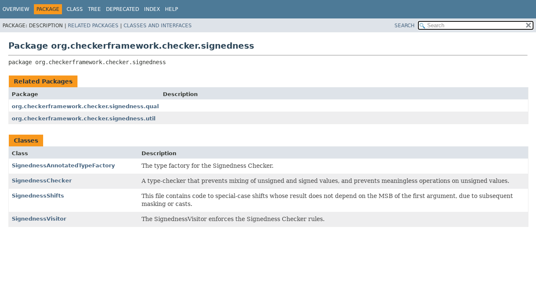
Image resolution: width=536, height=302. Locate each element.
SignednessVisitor (39, 219)
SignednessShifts (38, 196)
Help (171, 9)
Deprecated (122, 9)
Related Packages (93, 26)
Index (152, 9)
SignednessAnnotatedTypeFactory (63, 165)
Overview (16, 9)
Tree (94, 9)
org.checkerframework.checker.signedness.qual (85, 106)
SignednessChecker (42, 180)
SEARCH (404, 26)
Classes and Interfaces (158, 26)
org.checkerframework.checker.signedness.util (83, 118)
